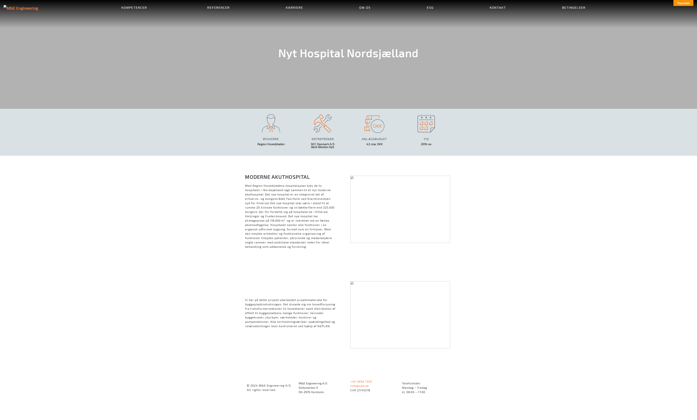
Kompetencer (134, 8)
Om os (365, 8)
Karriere (294, 8)
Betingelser (574, 8)
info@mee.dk (359, 385)
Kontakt (498, 8)
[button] (643, 8)
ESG (430, 8)
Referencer (218, 8)
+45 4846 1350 (361, 381)
